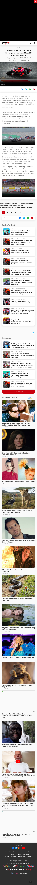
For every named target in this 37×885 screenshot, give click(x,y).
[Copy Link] (34, 89)
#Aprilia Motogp (26, 207)
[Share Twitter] (26, 89)
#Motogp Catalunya (26, 203)
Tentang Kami (17, 852)
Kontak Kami (27, 852)
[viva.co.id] (7, 866)
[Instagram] (19, 848)
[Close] (35, 1)
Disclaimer (21, 856)
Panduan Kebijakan (11, 856)
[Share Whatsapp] (30, 89)
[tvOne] (15, 870)
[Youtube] (23, 848)
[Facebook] (13, 848)
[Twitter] (16, 848)
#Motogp (15, 203)
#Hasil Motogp (18, 205)
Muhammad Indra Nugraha (20, 60)
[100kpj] (15, 866)
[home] (18, 48)
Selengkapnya (18, 391)
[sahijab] (23, 866)
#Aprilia (17, 207)
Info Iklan (11, 854)
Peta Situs (9, 852)
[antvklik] (28, 870)
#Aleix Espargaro (5, 203)
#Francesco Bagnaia (7, 207)
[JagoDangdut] (23, 873)
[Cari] (30, 43)
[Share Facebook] (22, 89)
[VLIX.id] (30, 866)
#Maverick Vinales (6, 205)
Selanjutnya (19, 213)
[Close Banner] (30, 882)
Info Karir (29, 856)
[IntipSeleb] (14, 873)
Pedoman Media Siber (22, 854)
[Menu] (35, 43)
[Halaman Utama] (5, 43)
